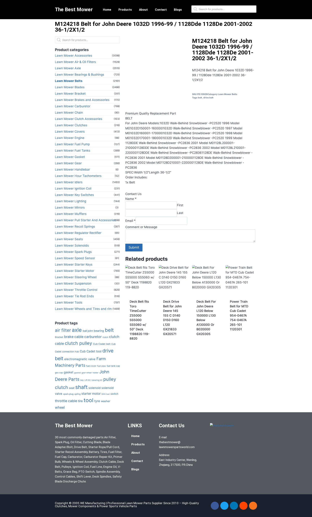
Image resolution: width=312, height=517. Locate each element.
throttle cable (66, 401)
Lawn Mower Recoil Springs (75, 226)
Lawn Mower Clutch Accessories (78, 119)
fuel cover (91, 366)
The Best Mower (74, 9)
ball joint (88, 330)
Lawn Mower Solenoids (72, 245)
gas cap (59, 372)
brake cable (73, 336)
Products (125, 9)
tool (88, 400)
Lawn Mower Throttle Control (76, 290)
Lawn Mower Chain (69, 112)
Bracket (59, 337)
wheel (60, 407)
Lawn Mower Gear (68, 163)
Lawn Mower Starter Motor (74, 271)
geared (77, 373)
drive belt (208, 97)
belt (109, 330)
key (82, 380)
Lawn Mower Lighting (70, 201)
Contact (161, 9)
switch (114, 393)
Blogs (178, 9)
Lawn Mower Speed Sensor (75, 258)
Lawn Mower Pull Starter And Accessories (85, 220)
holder (95, 373)
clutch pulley (78, 343)
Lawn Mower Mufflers (70, 214)
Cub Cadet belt (101, 343)
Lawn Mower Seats (69, 239)
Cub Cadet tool (90, 351)
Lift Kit (87, 380)
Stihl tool (105, 394)
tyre (97, 401)
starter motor (91, 393)
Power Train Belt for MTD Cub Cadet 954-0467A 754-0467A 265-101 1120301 (239, 315)
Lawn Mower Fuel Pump (72, 144)
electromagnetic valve (80, 359)
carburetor (93, 336)
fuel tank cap (113, 366)
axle (77, 330)
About (143, 9)
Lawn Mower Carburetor (72, 106)
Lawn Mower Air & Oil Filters (75, 62)
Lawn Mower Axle (68, 68)
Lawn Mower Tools (68, 302)
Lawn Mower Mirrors (70, 207)
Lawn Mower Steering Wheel (76, 277)
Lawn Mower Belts (69, 81)
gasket (68, 372)
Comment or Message (141, 227)
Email (130, 221)
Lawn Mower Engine (69, 138)
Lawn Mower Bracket (70, 93)
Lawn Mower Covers (70, 131)
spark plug (68, 394)
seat (71, 388)
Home (107, 9)
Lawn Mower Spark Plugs (73, 252)
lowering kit (97, 380)
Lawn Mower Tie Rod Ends (74, 296)
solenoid (94, 388)
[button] (215, 506)
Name (130, 199)
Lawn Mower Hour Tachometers (78, 176)
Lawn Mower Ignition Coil (73, 188)
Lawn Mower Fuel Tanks (72, 150)
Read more (171, 345)
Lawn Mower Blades (69, 87)
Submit (134, 247)
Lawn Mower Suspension (73, 283)
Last (180, 213)
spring (77, 394)
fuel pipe (101, 366)
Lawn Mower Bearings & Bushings (79, 74)
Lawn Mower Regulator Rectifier (78, 233)
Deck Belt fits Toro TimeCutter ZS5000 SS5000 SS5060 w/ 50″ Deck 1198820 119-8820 (140, 320)
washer (105, 401)
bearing (99, 330)
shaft (81, 387)
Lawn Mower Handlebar (72, 169)
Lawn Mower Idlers (69, 182)
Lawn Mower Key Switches (74, 195)
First (180, 205)
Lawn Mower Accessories (73, 55)
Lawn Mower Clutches (71, 125)
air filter (63, 330)
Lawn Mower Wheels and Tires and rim (83, 309)
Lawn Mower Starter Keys (73, 264)
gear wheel (87, 373)
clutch (105, 337)
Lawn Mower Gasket (70, 157)
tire (80, 401)
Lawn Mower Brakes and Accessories (82, 100)
